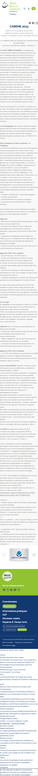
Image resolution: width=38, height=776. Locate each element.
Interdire (10, 726)
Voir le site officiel (18, 723)
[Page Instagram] (11, 589)
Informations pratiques (14, 611)
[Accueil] (5, 8)
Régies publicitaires (7, 728)
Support (3, 748)
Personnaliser (25, 775)
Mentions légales (7, 642)
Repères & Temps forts (14, 622)
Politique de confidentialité (23, 642)
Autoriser (3, 726)
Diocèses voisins (11, 618)
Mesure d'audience (7, 709)
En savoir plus (5, 723)
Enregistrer (4, 767)
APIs (1, 674)
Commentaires (5, 689)
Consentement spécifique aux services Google (17, 699)
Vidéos (2, 758)
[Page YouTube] (15, 589)
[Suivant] (34, 554)
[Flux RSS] (18, 589)
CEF (4, 614)
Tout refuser (15, 672)
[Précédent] (4, 554)
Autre (2, 684)
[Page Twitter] (7, 589)
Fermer (2, 655)
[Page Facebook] (4, 589)
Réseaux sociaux (6, 738)
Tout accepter (5, 672)
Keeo (13, 645)
